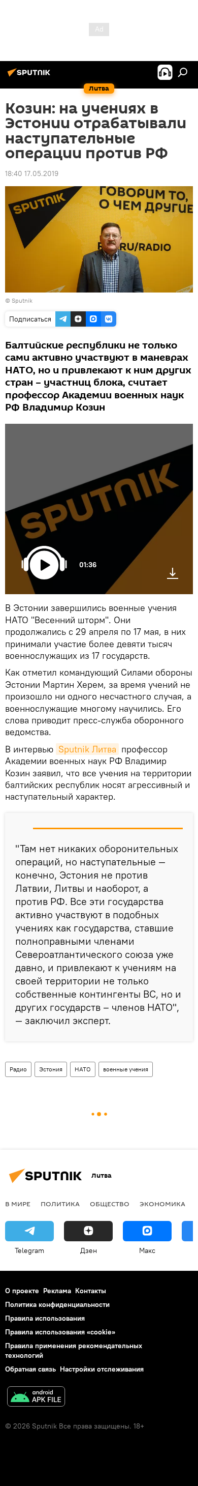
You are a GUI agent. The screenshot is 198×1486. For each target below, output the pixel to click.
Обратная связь (30, 1369)
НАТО (83, 1069)
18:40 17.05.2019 (31, 173)
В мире (17, 1203)
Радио (18, 1069)
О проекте (22, 1290)
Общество (109, 1203)
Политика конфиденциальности (57, 1304)
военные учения (125, 1069)
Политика (60, 1203)
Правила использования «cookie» (60, 1331)
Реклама (57, 1290)
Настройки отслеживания (102, 1369)
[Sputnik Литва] (30, 76)
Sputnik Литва (87, 749)
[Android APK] (36, 1397)
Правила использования (45, 1318)
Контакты (90, 1290)
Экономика (162, 1203)
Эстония (50, 1069)
